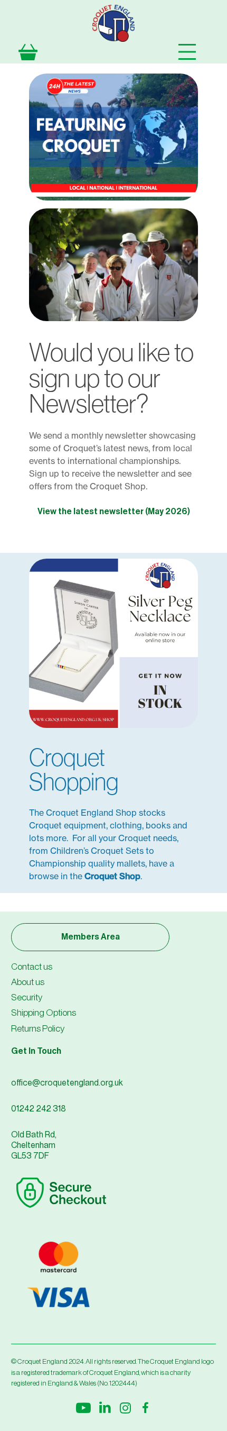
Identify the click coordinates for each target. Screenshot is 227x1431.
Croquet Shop (112, 876)
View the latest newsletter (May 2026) (113, 511)
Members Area (90, 937)
